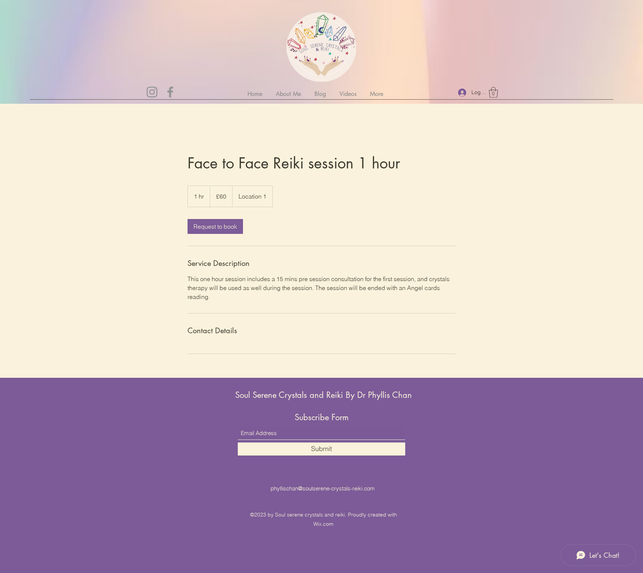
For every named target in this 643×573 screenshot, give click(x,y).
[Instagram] (152, 92)
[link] (215, 226)
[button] (493, 92)
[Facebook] (170, 92)
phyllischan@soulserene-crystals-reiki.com (323, 488)
